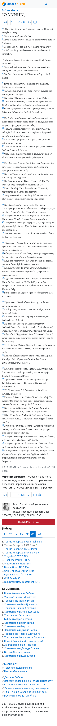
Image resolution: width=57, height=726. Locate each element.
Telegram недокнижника (18, 667)
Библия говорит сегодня (18, 619)
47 (3, 414)
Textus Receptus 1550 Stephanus (23, 541)
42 (3, 368)
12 (3, 101)
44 (3, 390)
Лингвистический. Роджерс (20, 644)
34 (3, 292)
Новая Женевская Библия (19, 593)
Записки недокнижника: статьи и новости (28, 681)
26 (3, 215)
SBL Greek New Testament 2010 (22, 582)
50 (3, 443)
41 (3, 355)
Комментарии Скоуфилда (19, 622)
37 (3, 316)
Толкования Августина (17, 615)
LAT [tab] (39, 534)
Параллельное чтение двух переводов (26, 688)
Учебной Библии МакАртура (20, 597)
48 (3, 425)
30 (3, 253)
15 (3, 128)
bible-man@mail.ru (12, 714)
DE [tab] (27, 534)
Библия (6, 10)
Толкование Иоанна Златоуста (22, 633)
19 (3, 163)
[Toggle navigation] (52, 4)
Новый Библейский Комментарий (23, 641)
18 (3, 153)
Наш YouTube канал (15, 671)
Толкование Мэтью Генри (19, 600)
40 (3, 344)
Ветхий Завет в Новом (17, 652)
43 (3, 379)
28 (3, 233)
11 (3, 97)
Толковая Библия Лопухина (20, 608)
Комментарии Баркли (16, 626)
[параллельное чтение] (35, 22)
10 (3, 90)
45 (3, 397)
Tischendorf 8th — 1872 (17, 560)
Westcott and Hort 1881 (17, 563)
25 (3, 208)
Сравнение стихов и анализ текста (24, 684)
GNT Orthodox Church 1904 (19, 571)
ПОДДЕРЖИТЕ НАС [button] (28, 522)
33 (3, 278)
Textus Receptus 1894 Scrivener (22, 552)
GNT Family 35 (12, 578)
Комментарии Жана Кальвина (21, 611)
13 (3, 108)
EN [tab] (21, 534)
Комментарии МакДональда (20, 604)
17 (3, 146)
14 (3, 118)
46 (3, 407)
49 (3, 436)
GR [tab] (32, 534)
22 (3, 188)
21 (3, 180)
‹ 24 (5, 22)
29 (3, 242)
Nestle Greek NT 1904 (16, 567)
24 (3, 204)
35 (3, 302)
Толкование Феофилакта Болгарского (26, 637)
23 (3, 195)
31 (3, 260)
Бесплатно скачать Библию (20, 695)
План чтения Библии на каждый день (25, 692)
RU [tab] (4, 534)
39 (3, 334)
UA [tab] (16, 534)
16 (3, 139)
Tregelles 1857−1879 (16, 556)
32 (3, 267)
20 (3, 173)
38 (3, 323)
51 (3, 450)
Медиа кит (10, 664)
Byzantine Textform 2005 (18, 574)
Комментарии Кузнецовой (19, 655)
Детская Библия (13, 677)
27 (3, 222)
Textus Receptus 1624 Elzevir (20, 549)
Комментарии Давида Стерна (21, 648)
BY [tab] (10, 534)
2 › (29, 22)
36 (3, 309)
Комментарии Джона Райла (20, 630)
